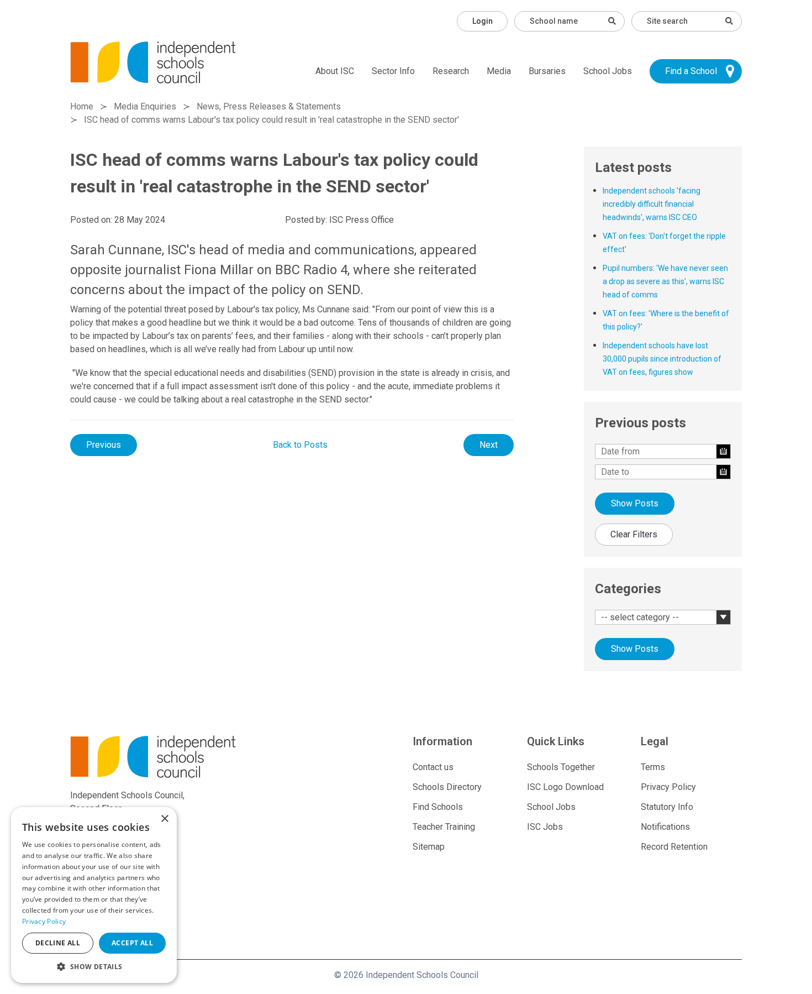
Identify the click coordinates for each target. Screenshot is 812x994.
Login (482, 21)
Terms (653, 767)
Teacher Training (444, 827)
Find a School (691, 71)
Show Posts (634, 503)
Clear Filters (633, 534)
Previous (103, 445)
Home (81, 106)
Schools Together (561, 767)
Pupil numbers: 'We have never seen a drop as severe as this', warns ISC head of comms (665, 281)
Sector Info (393, 71)
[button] (94, 966)
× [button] (164, 819)
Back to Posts (300, 445)
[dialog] (94, 895)
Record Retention (674, 846)
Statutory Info (667, 807)
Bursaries (547, 71)
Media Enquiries (145, 106)
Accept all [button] (132, 943)
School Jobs (607, 71)
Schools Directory (447, 787)
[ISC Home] (153, 61)
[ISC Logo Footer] (177, 756)
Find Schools (438, 807)
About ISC (334, 71)
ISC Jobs (545, 827)
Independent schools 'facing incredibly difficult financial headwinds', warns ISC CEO (651, 204)
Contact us (433, 767)
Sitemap (429, 846)
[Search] (729, 21)
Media (499, 71)
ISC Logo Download (565, 787)
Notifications (665, 827)
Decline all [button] (57, 943)
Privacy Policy (668, 787)
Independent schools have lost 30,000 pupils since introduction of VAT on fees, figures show (662, 358)
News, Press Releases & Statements (269, 106)
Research (451, 71)
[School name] (612, 21)
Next (488, 445)
